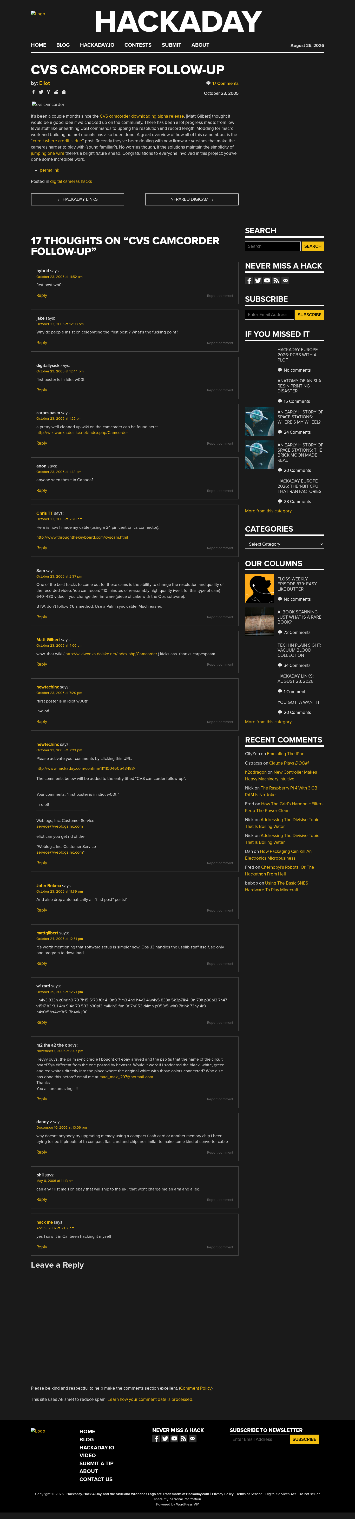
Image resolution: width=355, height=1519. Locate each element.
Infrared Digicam (191, 199)
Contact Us (96, 1479)
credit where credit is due (57, 141)
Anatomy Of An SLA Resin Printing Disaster (299, 386)
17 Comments (225, 83)
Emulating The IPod (286, 754)
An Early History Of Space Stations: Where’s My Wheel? (300, 417)
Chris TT (44, 513)
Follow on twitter (258, 280)
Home (38, 45)
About (200, 45)
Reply (41, 295)
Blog (63, 45)
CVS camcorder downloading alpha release (142, 116)
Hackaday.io (97, 45)
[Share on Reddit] (56, 92)
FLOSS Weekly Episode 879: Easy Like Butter (297, 584)
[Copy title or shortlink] (63, 92)
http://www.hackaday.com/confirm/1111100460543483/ (85, 768)
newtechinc (47, 687)
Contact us (285, 280)
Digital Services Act (280, 1494)
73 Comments (297, 632)
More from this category (268, 511)
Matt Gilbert (48, 640)
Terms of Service (249, 1494)
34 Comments (297, 665)
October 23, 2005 (221, 93)
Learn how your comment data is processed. (150, 1399)
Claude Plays (289, 763)
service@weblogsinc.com (59, 826)
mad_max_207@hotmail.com (126, 1077)
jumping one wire (47, 153)
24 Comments (297, 432)
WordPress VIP (187, 1504)
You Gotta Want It (299, 702)
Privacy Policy (223, 1494)
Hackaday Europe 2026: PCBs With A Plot (298, 355)
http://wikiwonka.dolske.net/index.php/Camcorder (82, 432)
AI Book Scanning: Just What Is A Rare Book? (299, 617)
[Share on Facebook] (33, 92)
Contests (138, 45)
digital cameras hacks (71, 181)
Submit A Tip (97, 1463)
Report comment (220, 296)
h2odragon (256, 772)
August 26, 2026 (307, 45)
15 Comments (296, 401)
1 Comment (294, 691)
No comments (297, 370)
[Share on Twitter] (41, 92)
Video (88, 1455)
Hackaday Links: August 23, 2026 (296, 678)
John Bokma (48, 885)
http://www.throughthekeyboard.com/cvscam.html (82, 537)
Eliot (44, 83)
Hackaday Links (77, 199)
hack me (44, 1222)
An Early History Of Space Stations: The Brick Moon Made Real (300, 452)
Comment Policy (196, 1388)
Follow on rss (276, 280)
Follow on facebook (249, 280)
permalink (49, 170)
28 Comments (297, 501)
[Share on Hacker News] (48, 92)
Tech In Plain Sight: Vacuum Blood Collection (299, 650)
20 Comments (297, 470)
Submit (171, 45)
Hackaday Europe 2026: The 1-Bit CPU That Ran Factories (299, 486)
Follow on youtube (267, 280)
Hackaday (178, 22)
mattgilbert (47, 933)
